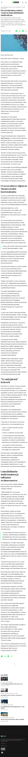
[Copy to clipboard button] (26, 31)
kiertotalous (12, 7)
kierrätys (7, 7)
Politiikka (3, 717)
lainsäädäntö (18, 7)
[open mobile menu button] (2, 2)
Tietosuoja (3, 743)
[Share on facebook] (16, 31)
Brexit (11, 682)
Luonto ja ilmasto (5, 693)
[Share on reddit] (23, 31)
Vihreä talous (4, 8)
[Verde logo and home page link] (14, 2)
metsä (11, 693)
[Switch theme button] (26, 2)
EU (1, 7)
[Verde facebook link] (2, 753)
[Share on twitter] (19, 31)
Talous (6, 682)
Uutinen (23, 7)
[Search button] (22, 2)
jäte (4, 7)
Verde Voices (4, 745)
